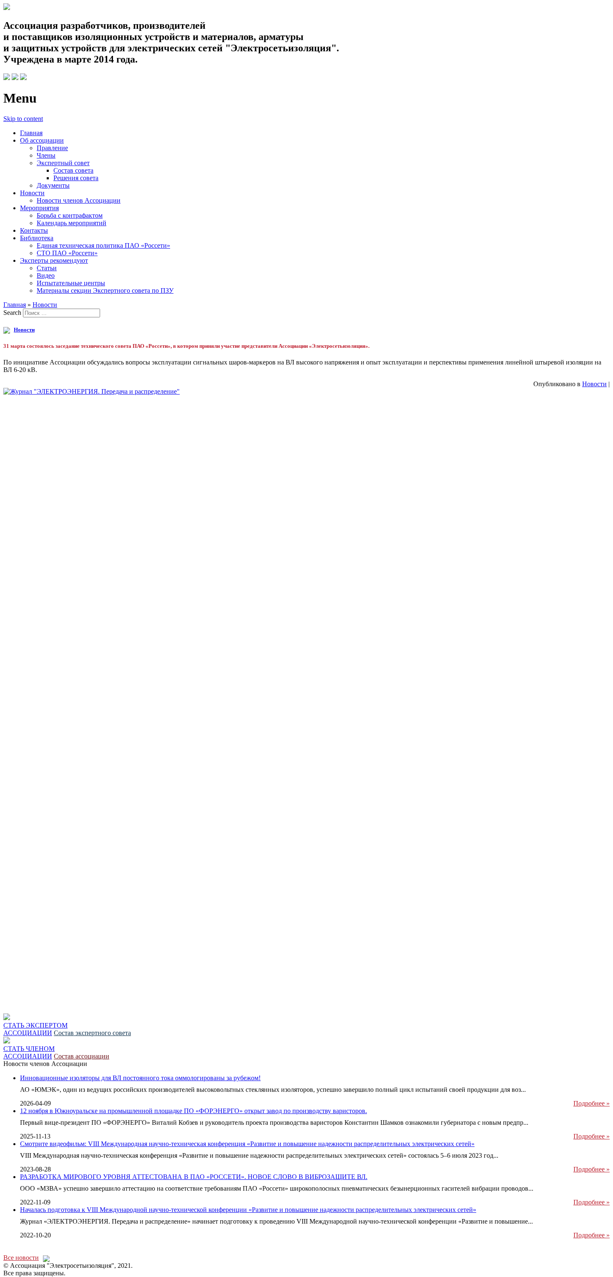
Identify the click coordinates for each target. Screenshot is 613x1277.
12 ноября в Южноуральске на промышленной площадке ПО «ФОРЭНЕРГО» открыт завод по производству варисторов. (193, 1110)
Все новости (21, 1257)
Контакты (34, 230)
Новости (32, 192)
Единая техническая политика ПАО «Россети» (103, 245)
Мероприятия (39, 207)
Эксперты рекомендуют (54, 260)
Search (12, 312)
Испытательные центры (71, 283)
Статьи (47, 267)
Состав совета (73, 170)
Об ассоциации (42, 140)
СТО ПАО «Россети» (67, 252)
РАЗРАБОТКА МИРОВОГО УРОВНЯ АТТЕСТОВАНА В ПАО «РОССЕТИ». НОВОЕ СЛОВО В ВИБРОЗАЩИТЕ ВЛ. (193, 1176)
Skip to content (23, 118)
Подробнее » (591, 1103)
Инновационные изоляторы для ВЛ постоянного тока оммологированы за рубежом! (140, 1077)
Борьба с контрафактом (70, 215)
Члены (46, 155)
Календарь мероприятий (71, 222)
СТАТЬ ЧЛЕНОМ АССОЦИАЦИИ (29, 1052)
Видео (46, 275)
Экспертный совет (63, 162)
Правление (52, 147)
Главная (31, 132)
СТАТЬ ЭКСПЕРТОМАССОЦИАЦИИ (35, 1029)
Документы (53, 185)
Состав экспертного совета (92, 1032)
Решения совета (75, 177)
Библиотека (36, 237)
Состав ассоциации (81, 1056)
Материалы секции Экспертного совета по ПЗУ (105, 290)
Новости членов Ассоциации (79, 200)
